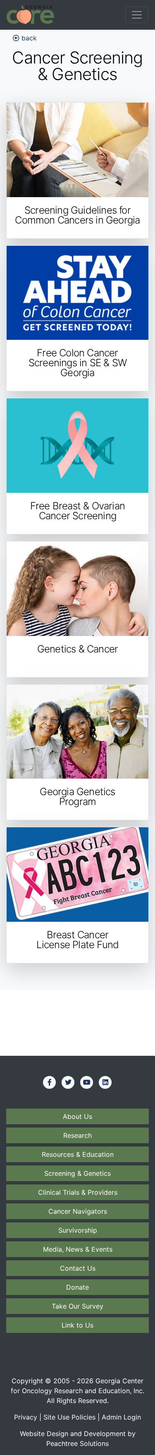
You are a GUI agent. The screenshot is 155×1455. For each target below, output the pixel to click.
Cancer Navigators (77, 1211)
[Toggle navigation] (136, 15)
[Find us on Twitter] (68, 1082)
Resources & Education (78, 1154)
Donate (77, 1287)
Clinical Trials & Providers (77, 1192)
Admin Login (121, 1417)
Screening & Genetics (77, 1173)
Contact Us (77, 1268)
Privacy (25, 1417)
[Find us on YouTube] (87, 1082)
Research (77, 1135)
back (28, 38)
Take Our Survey (77, 1306)
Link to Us (77, 1325)
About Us (77, 1116)
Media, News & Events (77, 1249)
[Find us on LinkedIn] (105, 1082)
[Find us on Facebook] (49, 1082)
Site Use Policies (69, 1417)
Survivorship (77, 1230)
